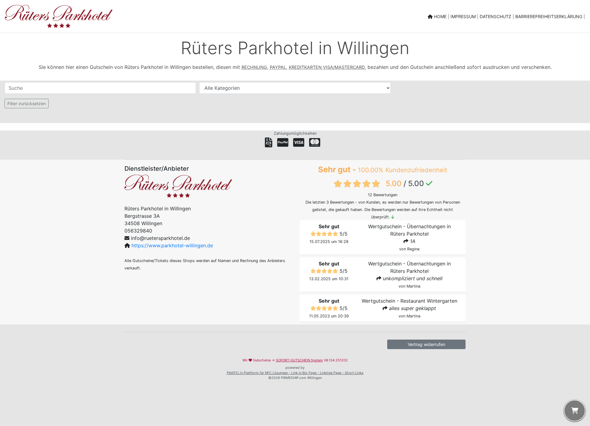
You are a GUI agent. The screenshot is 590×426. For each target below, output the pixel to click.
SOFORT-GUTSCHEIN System (299, 360)
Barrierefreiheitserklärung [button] (549, 16)
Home (440, 16)
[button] (574, 410)
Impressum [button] (463, 16)
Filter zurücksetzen (26, 103)
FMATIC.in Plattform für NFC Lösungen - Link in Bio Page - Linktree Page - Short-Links (295, 373)
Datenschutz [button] (496, 16)
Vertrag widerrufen (426, 344)
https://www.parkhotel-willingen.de (172, 245)
